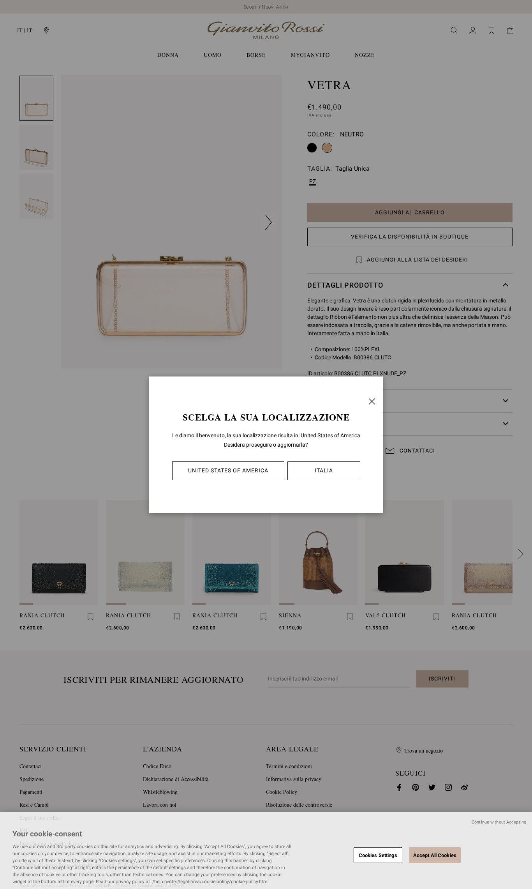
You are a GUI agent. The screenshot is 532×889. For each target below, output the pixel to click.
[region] (266, 850)
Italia (324, 470)
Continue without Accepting (499, 822)
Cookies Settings (378, 855)
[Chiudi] (372, 401)
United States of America (228, 470)
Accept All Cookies (434, 855)
